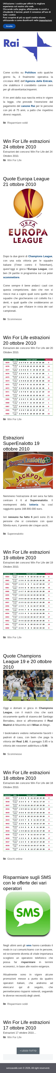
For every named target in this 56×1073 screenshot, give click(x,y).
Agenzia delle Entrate (38, 81)
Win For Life (14, 160)
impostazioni (45, 20)
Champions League (40, 256)
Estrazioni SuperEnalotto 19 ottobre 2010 (21, 443)
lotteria (33, 504)
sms (28, 945)
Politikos (30, 72)
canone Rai (28, 106)
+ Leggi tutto (28, 1050)
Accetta (9, 26)
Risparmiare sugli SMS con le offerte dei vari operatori (27, 883)
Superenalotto (15, 533)
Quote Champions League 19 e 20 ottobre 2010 (27, 661)
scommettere (11, 277)
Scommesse (14, 319)
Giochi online (14, 858)
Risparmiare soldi (17, 122)
